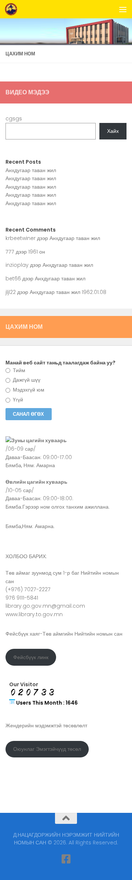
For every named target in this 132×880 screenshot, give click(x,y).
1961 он (36, 251)
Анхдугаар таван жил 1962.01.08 (68, 292)
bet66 (13, 278)
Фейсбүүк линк (30, 657)
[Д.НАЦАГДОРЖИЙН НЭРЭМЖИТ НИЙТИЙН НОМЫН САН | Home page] (13, 9)
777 (10, 251)
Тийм (18, 370)
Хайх (113, 131)
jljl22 (11, 292)
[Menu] (123, 9)
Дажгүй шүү (25, 380)
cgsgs (14, 118)
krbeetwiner (21, 238)
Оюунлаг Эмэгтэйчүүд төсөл (47, 749)
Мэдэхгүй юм (27, 389)
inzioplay (17, 265)
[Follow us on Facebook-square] (66, 859)
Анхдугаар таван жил (31, 170)
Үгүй (17, 399)
